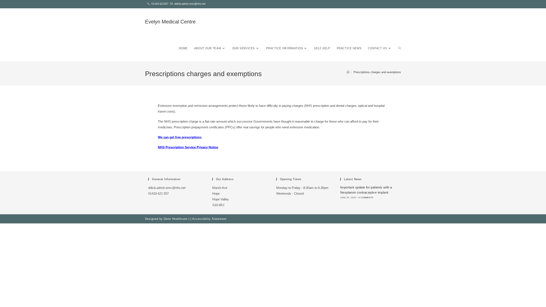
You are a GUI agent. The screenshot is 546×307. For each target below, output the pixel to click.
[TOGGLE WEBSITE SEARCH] (399, 48)
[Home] (348, 72)
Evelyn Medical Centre (170, 22)
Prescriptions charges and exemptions (377, 72)
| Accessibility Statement (208, 218)
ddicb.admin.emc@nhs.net (189, 3)
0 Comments (366, 197)
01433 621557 (159, 3)
